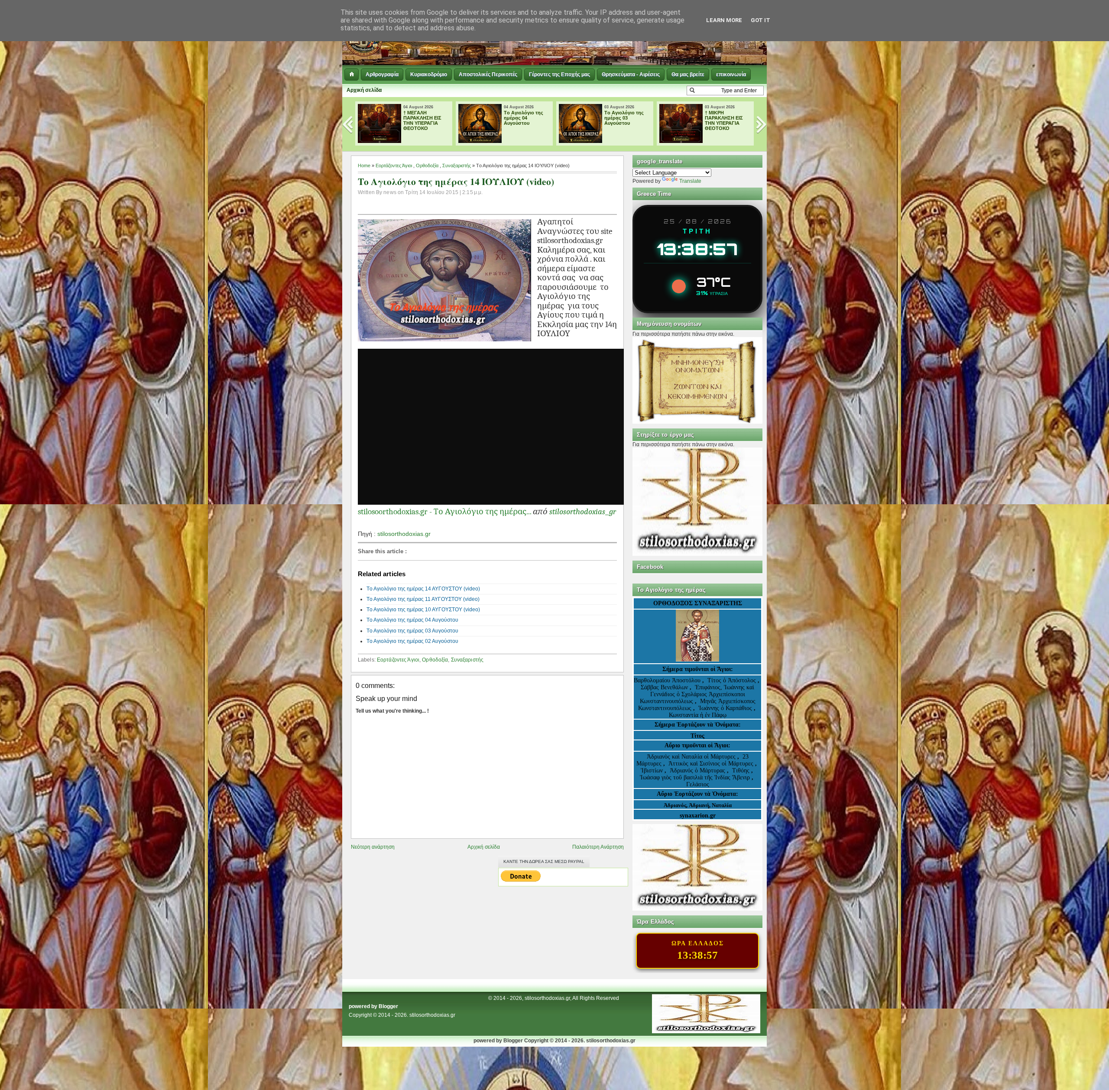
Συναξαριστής (456, 165)
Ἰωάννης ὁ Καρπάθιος (725, 708)
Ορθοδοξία (427, 165)
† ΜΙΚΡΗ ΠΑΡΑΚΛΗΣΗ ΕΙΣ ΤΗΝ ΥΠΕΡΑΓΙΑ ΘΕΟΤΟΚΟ (623, 120)
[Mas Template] (706, 1031)
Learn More (724, 20)
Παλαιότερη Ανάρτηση (598, 847)
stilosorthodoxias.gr (404, 533)
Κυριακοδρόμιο (428, 74)
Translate (690, 181)
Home (364, 165)
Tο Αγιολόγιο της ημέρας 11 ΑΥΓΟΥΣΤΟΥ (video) (423, 599)
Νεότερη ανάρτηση (373, 847)
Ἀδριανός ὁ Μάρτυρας (698, 770)
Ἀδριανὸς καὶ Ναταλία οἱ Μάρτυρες (692, 756)
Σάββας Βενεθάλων (664, 687)
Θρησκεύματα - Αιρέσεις (631, 74)
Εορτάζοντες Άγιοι (394, 165)
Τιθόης (741, 770)
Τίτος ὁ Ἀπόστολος (732, 680)
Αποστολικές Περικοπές (488, 74)
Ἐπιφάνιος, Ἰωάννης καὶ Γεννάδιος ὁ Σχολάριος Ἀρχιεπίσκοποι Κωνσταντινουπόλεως (697, 694)
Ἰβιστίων (653, 770)
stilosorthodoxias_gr (582, 511)
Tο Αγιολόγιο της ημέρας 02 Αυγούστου (412, 641)
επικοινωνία (731, 74)
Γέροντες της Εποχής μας (559, 74)
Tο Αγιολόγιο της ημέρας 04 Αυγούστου (423, 118)
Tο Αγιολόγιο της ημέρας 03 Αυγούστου (523, 118)
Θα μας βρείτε (687, 74)
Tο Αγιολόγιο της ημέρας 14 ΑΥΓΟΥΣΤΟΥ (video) (423, 589)
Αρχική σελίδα (364, 90)
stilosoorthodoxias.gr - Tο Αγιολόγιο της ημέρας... (444, 511)
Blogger (388, 1006)
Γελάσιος (697, 784)
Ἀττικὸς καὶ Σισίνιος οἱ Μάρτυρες (711, 763)
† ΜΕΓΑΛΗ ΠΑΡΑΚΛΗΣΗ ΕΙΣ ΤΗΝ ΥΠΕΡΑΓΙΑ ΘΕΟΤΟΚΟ (724, 120)
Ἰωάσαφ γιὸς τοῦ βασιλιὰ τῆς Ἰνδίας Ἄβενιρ (695, 777)
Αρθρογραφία (382, 74)
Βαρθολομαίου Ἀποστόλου (668, 680)
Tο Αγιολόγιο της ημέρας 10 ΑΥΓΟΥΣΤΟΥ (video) (423, 610)
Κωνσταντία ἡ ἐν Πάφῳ (697, 715)
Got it (760, 20)
